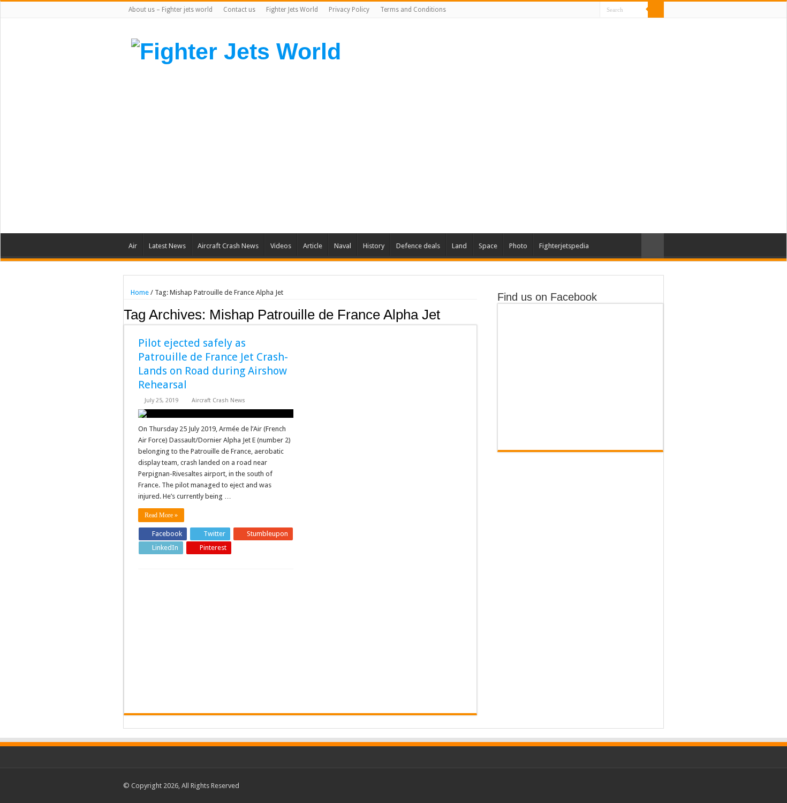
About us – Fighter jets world (170, 9)
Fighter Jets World (292, 9)
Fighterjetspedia (564, 246)
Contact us (239, 9)
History (373, 246)
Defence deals (418, 246)
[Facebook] (551, 10)
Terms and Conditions (413, 9)
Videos (280, 246)
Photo (518, 246)
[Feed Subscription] (474, 314)
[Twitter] (561, 10)
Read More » (161, 515)
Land (459, 246)
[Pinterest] (571, 10)
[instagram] (592, 10)
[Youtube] (582, 10)
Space (488, 246)
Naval (342, 246)
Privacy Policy (349, 9)
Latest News (167, 246)
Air (132, 246)
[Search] (656, 10)
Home (139, 292)
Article (312, 246)
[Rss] (541, 10)
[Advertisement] (461, 148)
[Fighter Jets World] (236, 50)
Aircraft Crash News (228, 246)
